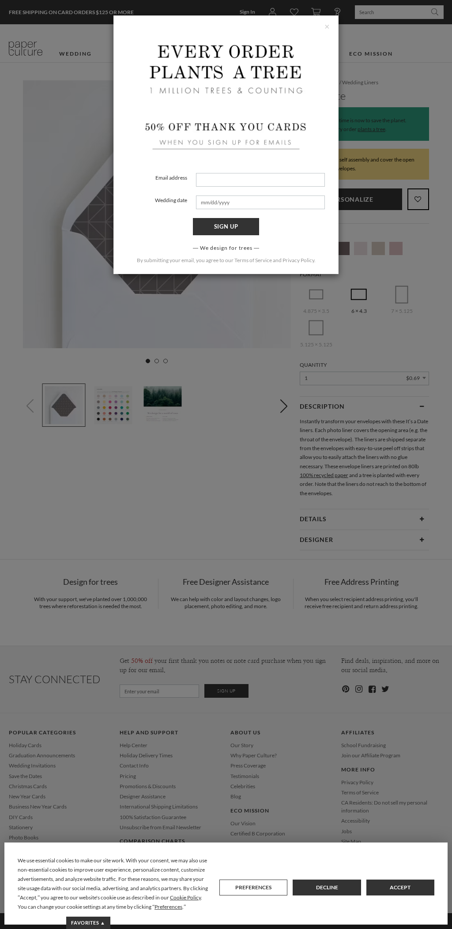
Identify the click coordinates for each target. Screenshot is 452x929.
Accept (400, 887)
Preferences (253, 887)
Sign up (226, 226)
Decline (327, 887)
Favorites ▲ (88, 922)
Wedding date (171, 200)
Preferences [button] (168, 906)
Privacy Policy (298, 260)
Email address (171, 177)
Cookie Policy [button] (185, 897)
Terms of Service (253, 260)
